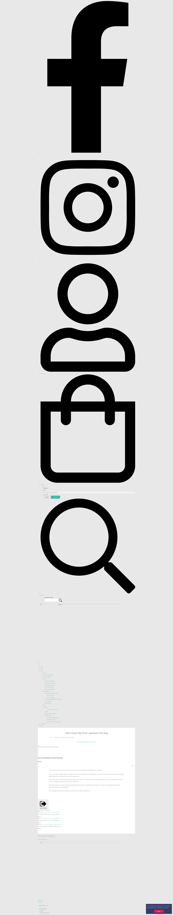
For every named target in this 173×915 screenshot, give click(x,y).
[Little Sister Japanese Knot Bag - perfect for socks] (49, 824)
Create (46, 905)
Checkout (55, 497)
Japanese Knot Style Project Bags (53, 699)
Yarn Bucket (48, 701)
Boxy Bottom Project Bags (52, 693)
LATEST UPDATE (47, 677)
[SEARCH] (60, 600)
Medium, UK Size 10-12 (51, 683)
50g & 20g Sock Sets (53, 717)
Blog (42, 668)
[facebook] (88, 152)
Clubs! (44, 673)
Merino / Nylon (52, 719)
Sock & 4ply (48, 715)
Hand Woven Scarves (48, 675)
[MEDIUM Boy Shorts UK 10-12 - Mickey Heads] (49, 812)
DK (46, 707)
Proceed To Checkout (91, 741)
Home (42, 666)
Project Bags (46, 691)
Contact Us (43, 723)
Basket (47, 497)
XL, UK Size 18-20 (50, 687)
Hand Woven (52, 695)
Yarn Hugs (48, 703)
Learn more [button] (165, 907)
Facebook (40, 902)
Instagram (40, 900)
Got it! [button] (159, 911)
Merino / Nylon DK (53, 709)
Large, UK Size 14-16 (50, 685)
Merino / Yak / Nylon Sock (55, 721)
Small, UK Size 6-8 (50, 681)
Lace (47, 711)
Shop (42, 670)
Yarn (44, 705)
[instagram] (88, 261)
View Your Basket (81, 741)
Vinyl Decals (51, 697)
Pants (44, 679)
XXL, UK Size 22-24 (50, 689)
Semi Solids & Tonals (50, 713)
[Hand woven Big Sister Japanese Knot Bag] (40, 751)
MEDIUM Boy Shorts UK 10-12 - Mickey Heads (48, 814)
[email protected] (42, 839)
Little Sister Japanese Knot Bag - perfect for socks (49, 826)
